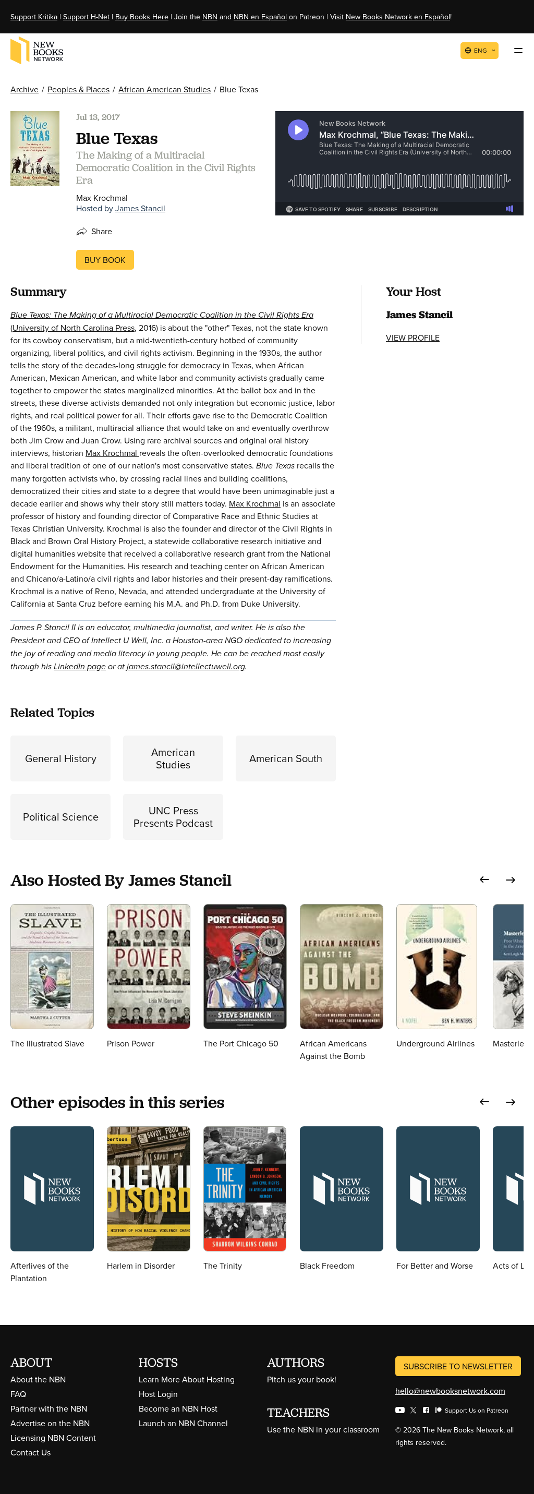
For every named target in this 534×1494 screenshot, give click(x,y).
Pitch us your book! (301, 1379)
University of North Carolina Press (74, 327)
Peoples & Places (78, 89)
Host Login (158, 1394)
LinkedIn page (80, 666)
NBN (209, 16)
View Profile (413, 337)
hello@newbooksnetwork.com (450, 1390)
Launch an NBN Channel (183, 1423)
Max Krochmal (112, 453)
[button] (484, 879)
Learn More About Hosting (187, 1379)
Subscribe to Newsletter (458, 1366)
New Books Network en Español (398, 16)
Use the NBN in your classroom (323, 1429)
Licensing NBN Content (53, 1437)
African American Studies (164, 89)
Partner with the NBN (48, 1408)
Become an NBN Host (178, 1408)
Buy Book (105, 260)
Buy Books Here (141, 16)
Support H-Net (86, 16)
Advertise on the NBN (50, 1423)
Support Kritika (33, 16)
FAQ (18, 1394)
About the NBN (38, 1379)
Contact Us (30, 1452)
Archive (24, 89)
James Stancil (140, 208)
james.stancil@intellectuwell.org (186, 666)
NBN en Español (260, 16)
